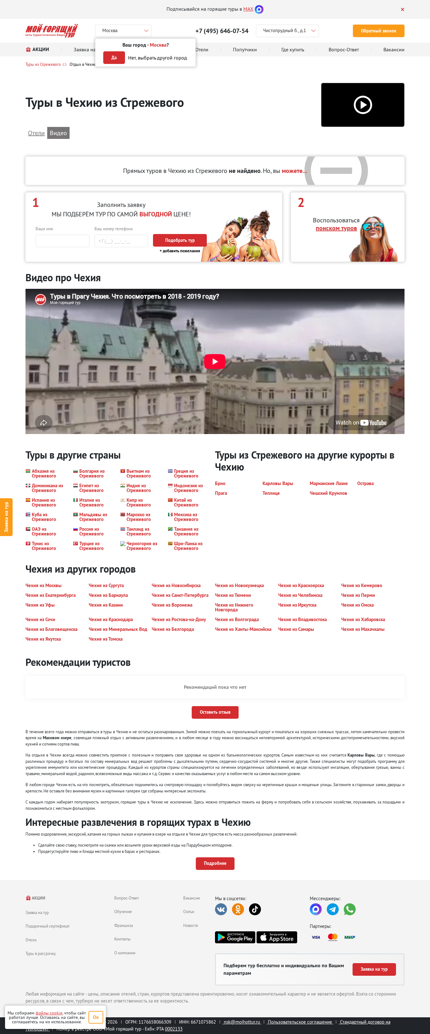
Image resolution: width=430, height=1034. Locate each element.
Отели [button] (36, 133)
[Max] (259, 9)
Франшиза (123, 925)
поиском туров (336, 228)
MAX (248, 9)
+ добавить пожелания (180, 251)
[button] (363, 105)
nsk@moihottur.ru (242, 1022)
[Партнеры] (357, 937)
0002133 (174, 1029)
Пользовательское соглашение (300, 1022)
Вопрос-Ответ (126, 897)
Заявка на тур (6, 517)
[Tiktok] (255, 909)
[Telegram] (333, 909)
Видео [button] (58, 133)
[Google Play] (235, 937)
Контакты (122, 938)
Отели (31, 939)
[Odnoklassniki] (238, 909)
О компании (124, 952)
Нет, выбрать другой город (157, 57)
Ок (96, 1017)
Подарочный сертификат (47, 925)
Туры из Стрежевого (43, 64)
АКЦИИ (38, 898)
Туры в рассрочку (40, 953)
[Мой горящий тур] (51, 30)
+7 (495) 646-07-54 (221, 31)
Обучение (123, 911)
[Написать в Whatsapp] (350, 909)
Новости (190, 925)
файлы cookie (49, 1013)
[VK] (221, 909)
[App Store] (277, 937)
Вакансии (191, 897)
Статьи (188, 911)
